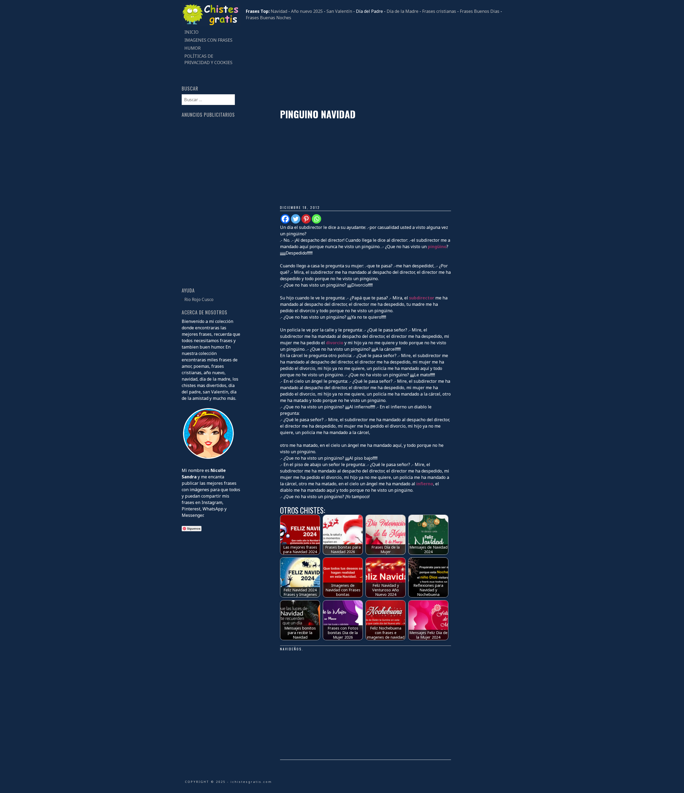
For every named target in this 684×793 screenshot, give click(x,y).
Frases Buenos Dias (479, 11)
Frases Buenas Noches (268, 18)
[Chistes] (211, 25)
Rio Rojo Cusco (198, 299)
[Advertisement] (374, 64)
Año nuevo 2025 (307, 11)
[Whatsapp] (316, 219)
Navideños (291, 649)
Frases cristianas (439, 11)
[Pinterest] (306, 219)
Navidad (279, 11)
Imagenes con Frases (208, 40)
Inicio (191, 32)
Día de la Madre (402, 11)
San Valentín (339, 11)
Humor (192, 48)
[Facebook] (285, 219)
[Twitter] (295, 219)
